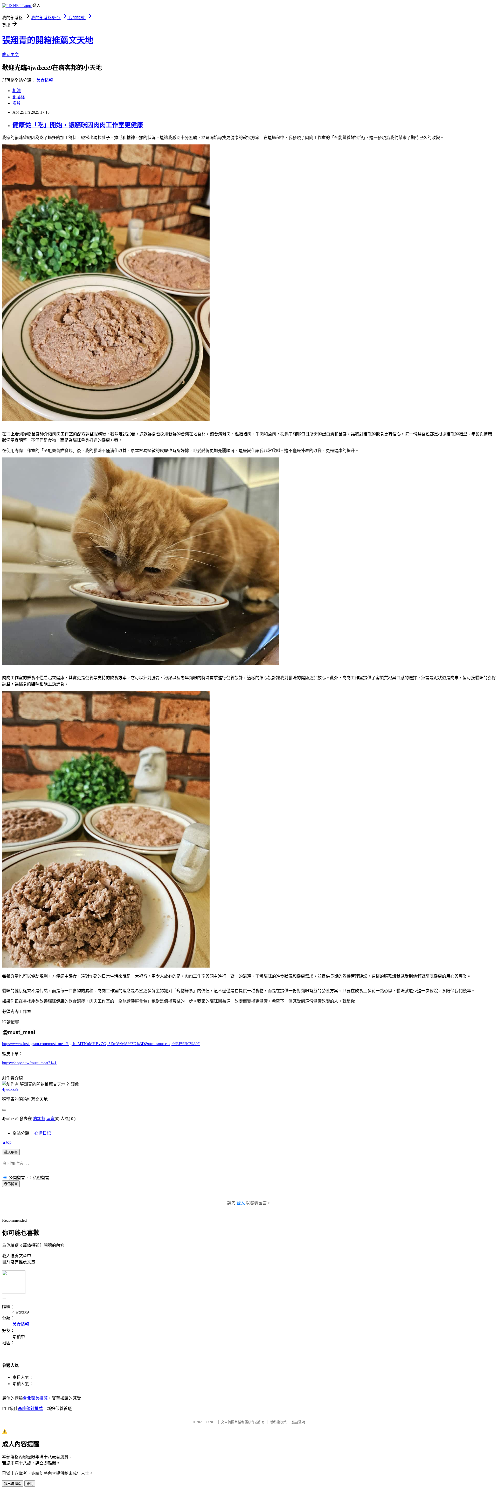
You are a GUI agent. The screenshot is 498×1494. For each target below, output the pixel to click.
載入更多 (11, 1152)
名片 (16, 103)
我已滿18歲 (12, 1484)
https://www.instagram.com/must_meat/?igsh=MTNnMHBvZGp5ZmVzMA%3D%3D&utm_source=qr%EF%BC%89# (101, 1043)
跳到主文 (10, 54)
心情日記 (42, 1133)
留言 (50, 1118)
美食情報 (44, 80)
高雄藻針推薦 (30, 1408)
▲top (6, 1142)
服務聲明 (298, 1422)
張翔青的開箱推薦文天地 (47, 40)
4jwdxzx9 (10, 1089)
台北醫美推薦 (35, 1398)
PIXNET (210, 1422)
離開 (29, 1484)
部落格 (18, 97)
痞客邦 (39, 1118)
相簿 (16, 90)
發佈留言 (11, 1184)
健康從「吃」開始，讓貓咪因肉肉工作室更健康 (77, 125)
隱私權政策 (278, 1422)
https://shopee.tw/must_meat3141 (29, 1063)
